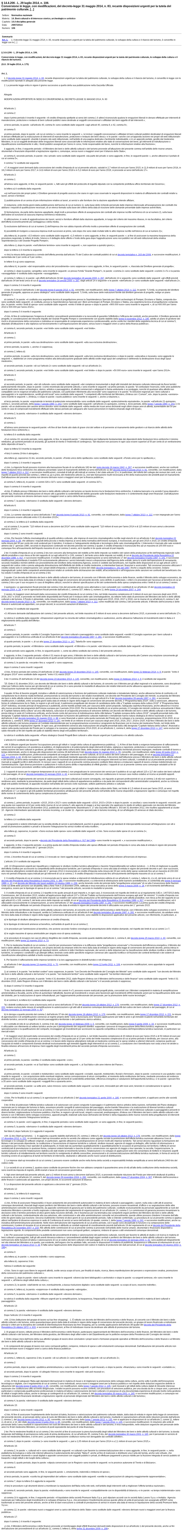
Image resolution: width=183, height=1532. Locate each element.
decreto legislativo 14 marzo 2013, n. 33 (20, 1245)
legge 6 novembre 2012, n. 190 (134, 319)
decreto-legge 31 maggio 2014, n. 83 (26, 78)
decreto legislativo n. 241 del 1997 (113, 568)
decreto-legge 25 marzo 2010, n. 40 (148, 938)
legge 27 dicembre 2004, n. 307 (136, 1177)
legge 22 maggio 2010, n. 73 (35, 940)
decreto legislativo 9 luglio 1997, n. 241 (146, 558)
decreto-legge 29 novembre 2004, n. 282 (66, 1177)
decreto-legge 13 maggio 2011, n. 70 (40, 964)
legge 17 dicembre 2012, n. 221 (155, 1014)
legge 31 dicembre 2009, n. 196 (92, 1528)
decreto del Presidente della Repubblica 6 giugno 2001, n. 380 (31, 881)
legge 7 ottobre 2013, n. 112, (123, 290)
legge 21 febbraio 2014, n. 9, (147, 672)
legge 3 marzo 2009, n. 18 (131, 885)
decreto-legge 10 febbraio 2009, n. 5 (76, 1024)
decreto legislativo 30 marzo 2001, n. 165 (115, 1393)
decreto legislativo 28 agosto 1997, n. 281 (81, 637)
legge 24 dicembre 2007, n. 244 (125, 589)
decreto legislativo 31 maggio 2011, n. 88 (38, 718)
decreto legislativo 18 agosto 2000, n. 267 (84, 278)
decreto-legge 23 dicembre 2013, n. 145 (79, 672)
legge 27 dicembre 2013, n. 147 (59, 641)
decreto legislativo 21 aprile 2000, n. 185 (99, 1098)
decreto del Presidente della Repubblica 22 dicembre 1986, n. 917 (111, 900)
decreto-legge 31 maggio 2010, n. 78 (103, 752)
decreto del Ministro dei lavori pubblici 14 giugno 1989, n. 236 (47, 883)
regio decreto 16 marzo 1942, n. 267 (114, 467)
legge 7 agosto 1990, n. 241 (47, 404)
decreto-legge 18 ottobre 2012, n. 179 (100, 1005)
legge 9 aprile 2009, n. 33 (141, 1024)
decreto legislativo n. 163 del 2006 (134, 254)
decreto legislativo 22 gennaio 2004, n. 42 (46, 774)
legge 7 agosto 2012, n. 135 (97, 1386)
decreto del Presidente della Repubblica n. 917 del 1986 (67, 840)
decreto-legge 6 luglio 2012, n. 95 (32, 1386)
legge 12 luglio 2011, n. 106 (106, 964)
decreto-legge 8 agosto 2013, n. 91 (57, 290)
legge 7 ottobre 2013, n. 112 (15, 472)
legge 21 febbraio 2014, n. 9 (127, 679)
